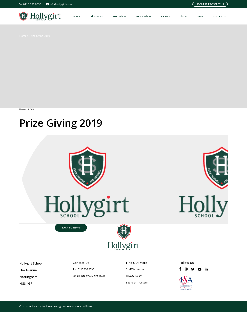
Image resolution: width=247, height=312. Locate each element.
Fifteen (89, 306)
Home (23, 35)
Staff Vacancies (135, 269)
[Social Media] (181, 269)
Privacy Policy (134, 275)
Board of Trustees (137, 282)
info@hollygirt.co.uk (93, 275)
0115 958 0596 (86, 269)
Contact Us (81, 263)
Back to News (71, 227)
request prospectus (210, 4)
